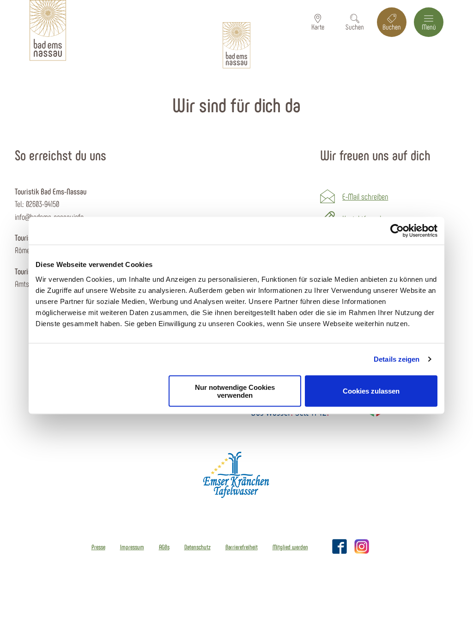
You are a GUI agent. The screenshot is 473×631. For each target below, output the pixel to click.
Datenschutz (197, 547)
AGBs (164, 547)
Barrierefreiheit (241, 547)
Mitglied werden (290, 547)
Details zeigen (396, 359)
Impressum (132, 547)
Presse (98, 547)
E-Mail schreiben (365, 196)
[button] (318, 22)
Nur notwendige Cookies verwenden (235, 391)
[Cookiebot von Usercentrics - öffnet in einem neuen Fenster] (397, 231)
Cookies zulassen (371, 391)
